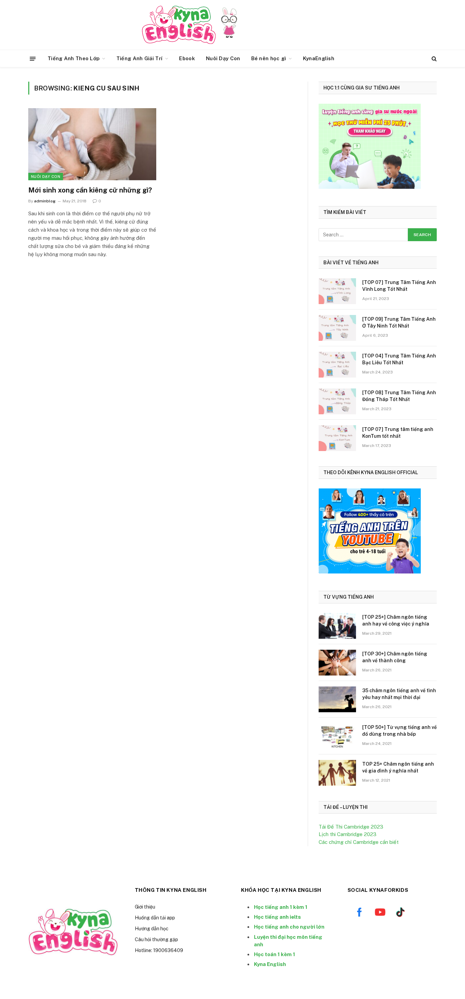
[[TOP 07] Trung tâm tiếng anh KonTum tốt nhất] (337, 438)
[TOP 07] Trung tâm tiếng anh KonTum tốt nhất (397, 433)
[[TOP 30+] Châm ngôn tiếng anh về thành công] (337, 663)
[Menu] (33, 58)
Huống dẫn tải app (155, 917)
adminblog (44, 201)
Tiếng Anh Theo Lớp (73, 58)
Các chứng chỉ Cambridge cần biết (359, 842)
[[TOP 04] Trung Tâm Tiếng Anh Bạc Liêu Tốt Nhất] (337, 365)
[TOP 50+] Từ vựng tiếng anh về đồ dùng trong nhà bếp (399, 731)
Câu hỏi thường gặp (156, 939)
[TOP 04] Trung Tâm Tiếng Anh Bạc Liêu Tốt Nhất (399, 359)
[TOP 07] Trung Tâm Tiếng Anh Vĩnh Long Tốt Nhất (399, 286)
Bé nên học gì (268, 58)
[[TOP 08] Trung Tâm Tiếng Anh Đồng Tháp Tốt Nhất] (337, 401)
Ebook (187, 58)
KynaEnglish (318, 58)
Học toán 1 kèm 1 (274, 954)
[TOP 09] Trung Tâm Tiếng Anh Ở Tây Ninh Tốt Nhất (399, 322)
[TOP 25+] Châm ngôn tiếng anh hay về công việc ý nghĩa (395, 620)
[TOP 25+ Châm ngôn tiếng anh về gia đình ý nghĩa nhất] (337, 773)
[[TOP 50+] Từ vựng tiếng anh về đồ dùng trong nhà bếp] (337, 736)
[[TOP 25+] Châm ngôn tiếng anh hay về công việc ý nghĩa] (337, 626)
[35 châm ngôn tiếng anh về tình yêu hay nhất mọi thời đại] (337, 699)
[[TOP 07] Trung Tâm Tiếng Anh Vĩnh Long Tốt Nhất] (337, 291)
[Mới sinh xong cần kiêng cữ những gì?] (92, 144)
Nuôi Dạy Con (223, 58)
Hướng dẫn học (152, 928)
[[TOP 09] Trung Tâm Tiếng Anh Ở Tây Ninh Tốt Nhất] (337, 328)
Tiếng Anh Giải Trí (139, 58)
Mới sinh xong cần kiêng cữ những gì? (90, 190)
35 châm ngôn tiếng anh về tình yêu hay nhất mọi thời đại (399, 694)
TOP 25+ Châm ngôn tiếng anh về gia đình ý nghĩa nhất (398, 767)
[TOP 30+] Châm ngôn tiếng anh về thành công (394, 657)
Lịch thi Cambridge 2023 (347, 834)
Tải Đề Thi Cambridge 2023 (351, 827)
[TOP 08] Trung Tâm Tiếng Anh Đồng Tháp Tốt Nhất (399, 396)
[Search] (433, 58)
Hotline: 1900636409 (159, 950)
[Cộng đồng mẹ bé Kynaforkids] (178, 25)
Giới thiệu (145, 907)
